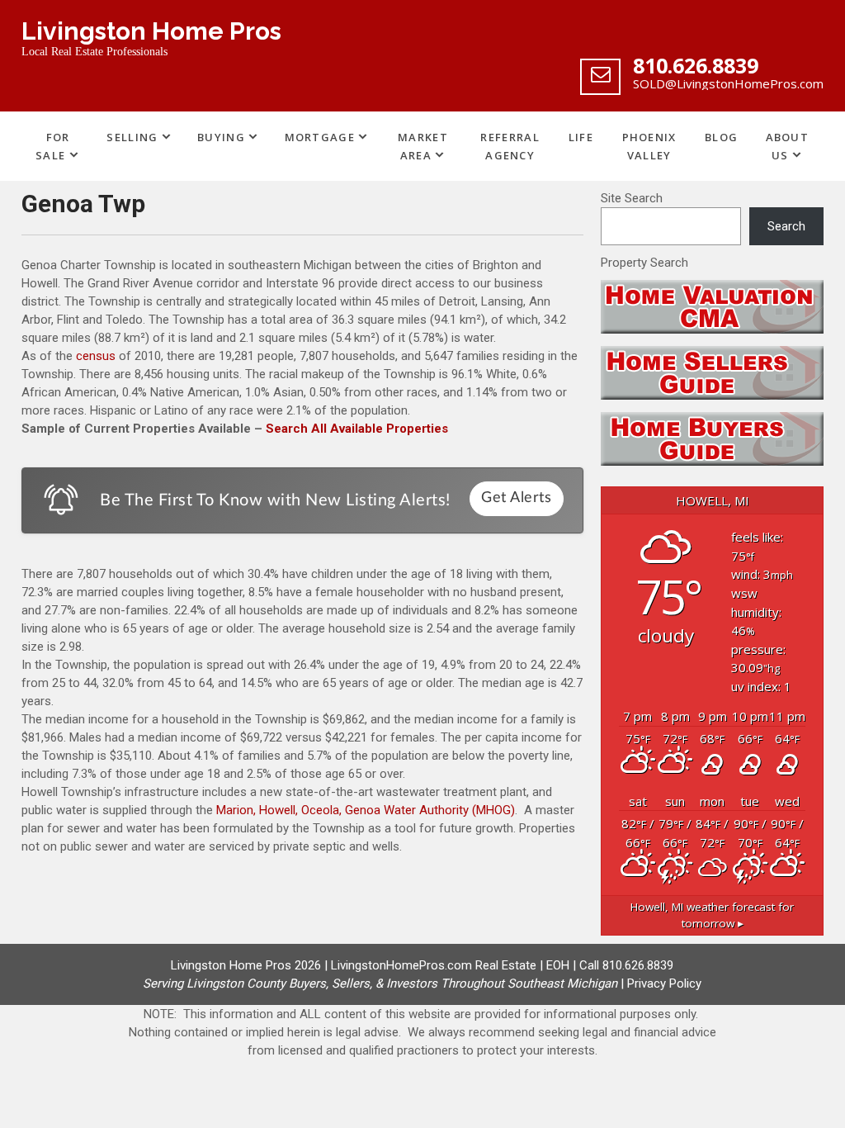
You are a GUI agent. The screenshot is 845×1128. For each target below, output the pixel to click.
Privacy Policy (664, 983)
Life (581, 137)
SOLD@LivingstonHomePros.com (728, 83)
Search (786, 226)
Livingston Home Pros (151, 31)
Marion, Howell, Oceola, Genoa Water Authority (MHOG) (365, 810)
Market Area (423, 146)
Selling (132, 137)
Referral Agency (509, 146)
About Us (788, 146)
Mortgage (320, 137)
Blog (721, 137)
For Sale (52, 146)
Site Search (632, 198)
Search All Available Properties (357, 428)
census (96, 355)
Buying (221, 137)
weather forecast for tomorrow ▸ (712, 915)
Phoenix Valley (649, 146)
